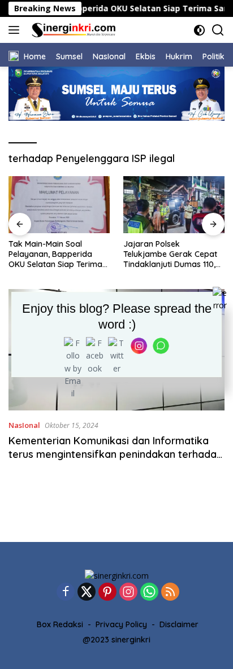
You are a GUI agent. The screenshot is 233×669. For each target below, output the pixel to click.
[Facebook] (66, 592)
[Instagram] (128, 592)
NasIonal (24, 425)
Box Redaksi (60, 624)
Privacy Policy (121, 624)
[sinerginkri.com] (72, 30)
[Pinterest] (107, 592)
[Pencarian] (218, 30)
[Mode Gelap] (199, 30)
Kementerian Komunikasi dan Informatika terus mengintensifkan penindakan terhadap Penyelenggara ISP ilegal (115, 454)
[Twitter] (86, 592)
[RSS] (170, 592)
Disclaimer (179, 624)
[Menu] (16, 30)
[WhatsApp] (149, 592)
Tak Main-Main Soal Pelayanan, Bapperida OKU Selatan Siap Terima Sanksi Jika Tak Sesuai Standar (55, 254)
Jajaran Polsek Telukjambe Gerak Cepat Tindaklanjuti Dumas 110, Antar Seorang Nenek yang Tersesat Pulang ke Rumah (170, 254)
